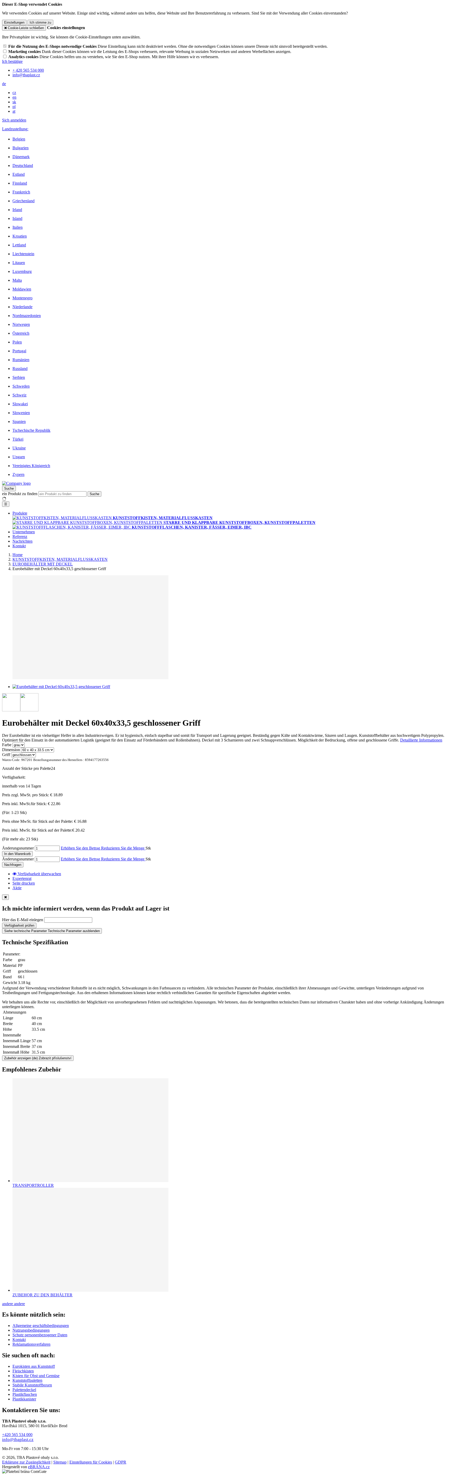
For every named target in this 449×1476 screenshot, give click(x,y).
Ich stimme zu (40, 22)
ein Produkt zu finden (19, 493)
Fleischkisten (23, 1371)
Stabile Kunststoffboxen (32, 1385)
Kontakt (19, 546)
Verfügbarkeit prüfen (19, 925)
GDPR (120, 1462)
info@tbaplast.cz (18, 1439)
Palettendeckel (24, 1389)
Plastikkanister (24, 1399)
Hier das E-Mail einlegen (22, 920)
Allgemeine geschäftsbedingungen (40, 1325)
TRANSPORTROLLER (33, 1185)
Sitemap (60, 1462)
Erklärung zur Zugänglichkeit (26, 1462)
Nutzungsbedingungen (31, 1330)
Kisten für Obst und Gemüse (36, 1375)
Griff (6, 754)
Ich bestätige (12, 61)
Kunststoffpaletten (27, 1380)
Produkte (19, 513)
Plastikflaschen (24, 1394)
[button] (4, 84)
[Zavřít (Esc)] (5, 897)
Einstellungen (14, 22)
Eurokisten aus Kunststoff (33, 1366)
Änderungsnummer (18, 848)
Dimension (11, 749)
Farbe (6, 745)
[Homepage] (16, 483)
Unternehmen (23, 532)
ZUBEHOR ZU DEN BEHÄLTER (42, 1295)
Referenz (19, 536)
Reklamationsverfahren (31, 1344)
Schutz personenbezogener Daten (39, 1335)
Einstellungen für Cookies (90, 1462)
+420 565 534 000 (17, 1434)
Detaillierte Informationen (421, 740)
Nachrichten (22, 541)
